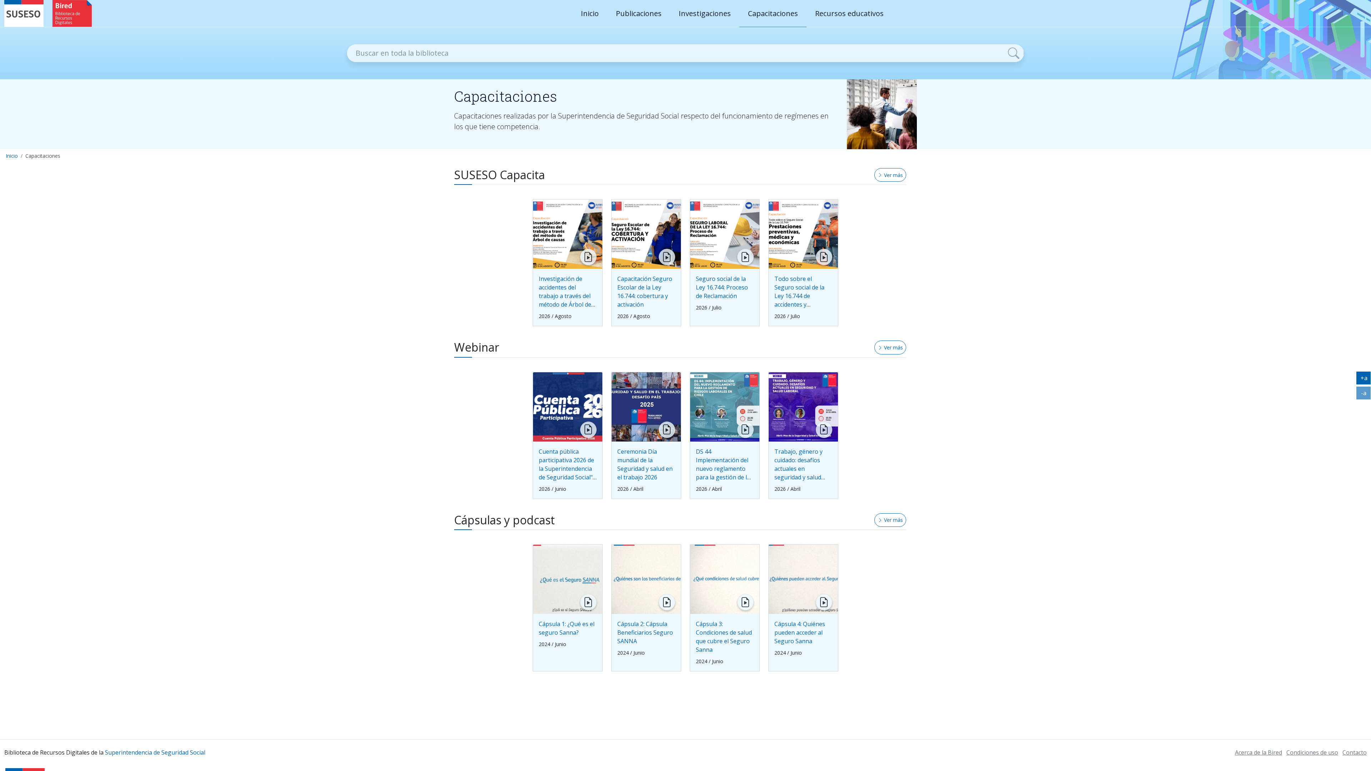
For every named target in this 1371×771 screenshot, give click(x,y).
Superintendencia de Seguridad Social (155, 752)
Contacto (1354, 752)
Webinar (476, 347)
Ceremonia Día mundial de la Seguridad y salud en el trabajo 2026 (645, 464)
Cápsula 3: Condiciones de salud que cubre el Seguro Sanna (724, 637)
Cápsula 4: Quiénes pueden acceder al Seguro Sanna (799, 632)
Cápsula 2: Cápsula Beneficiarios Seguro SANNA (645, 632)
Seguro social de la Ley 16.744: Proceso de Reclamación (722, 287)
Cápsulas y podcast (504, 520)
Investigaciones (705, 13)
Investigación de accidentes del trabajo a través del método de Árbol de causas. (565, 296)
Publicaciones (639, 13)
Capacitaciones (773, 13)
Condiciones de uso (1312, 752)
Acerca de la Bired (1258, 752)
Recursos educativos (849, 13)
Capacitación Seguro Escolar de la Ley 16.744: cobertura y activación (644, 291)
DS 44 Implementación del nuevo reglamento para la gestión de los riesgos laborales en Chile (724, 473)
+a (1366, 379)
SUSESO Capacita (499, 175)
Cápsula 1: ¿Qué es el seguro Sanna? (566, 628)
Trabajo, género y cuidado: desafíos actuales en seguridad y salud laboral (798, 469)
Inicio (590, 13)
